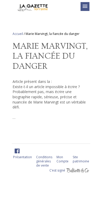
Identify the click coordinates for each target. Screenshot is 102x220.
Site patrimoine (81, 159)
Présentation (22, 157)
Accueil (18, 34)
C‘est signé (57, 170)
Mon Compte (62, 159)
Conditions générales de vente (44, 161)
